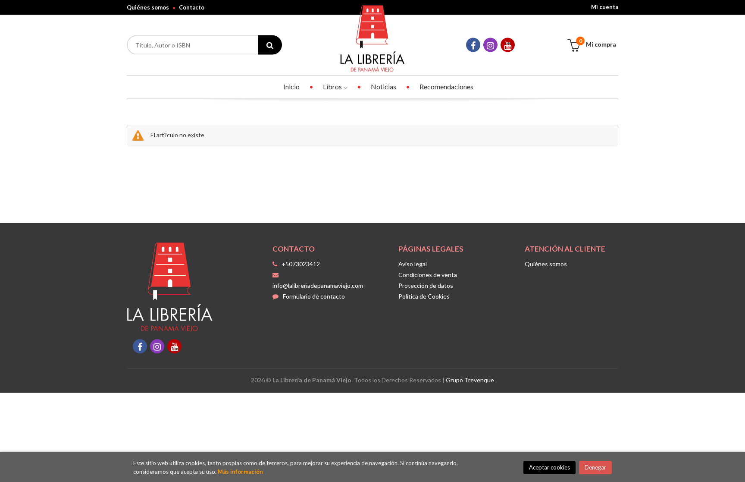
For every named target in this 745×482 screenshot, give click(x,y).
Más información (240, 471)
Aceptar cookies (549, 467)
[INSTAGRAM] (490, 45)
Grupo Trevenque (470, 380)
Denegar (595, 467)
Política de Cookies (424, 296)
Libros (333, 86)
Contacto (191, 7)
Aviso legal (412, 264)
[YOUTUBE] (508, 45)
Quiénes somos (148, 7)
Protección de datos (425, 285)
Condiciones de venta (427, 274)
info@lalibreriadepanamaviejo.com (317, 285)
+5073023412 (301, 264)
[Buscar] (270, 45)
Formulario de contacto (314, 296)
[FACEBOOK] (473, 45)
